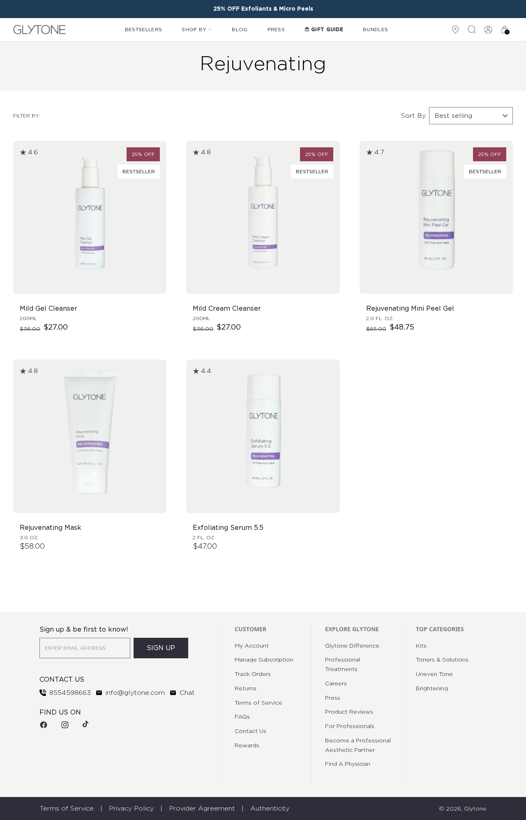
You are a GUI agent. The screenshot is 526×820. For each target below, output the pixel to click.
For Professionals (349, 726)
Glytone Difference (352, 646)
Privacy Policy (131, 808)
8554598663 (70, 692)
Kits (421, 646)
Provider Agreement (202, 808)
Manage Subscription (264, 660)
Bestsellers (143, 29)
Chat (187, 692)
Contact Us (250, 731)
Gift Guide (327, 29)
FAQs (242, 717)
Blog (239, 29)
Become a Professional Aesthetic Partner (358, 745)
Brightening (432, 689)
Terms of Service (258, 703)
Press (276, 29)
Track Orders (253, 674)
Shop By (194, 29)
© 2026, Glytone (463, 809)
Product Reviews (349, 712)
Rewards (247, 746)
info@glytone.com (135, 692)
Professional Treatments (342, 664)
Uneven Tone (434, 674)
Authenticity (269, 808)
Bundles (375, 29)
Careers (336, 684)
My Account (252, 646)
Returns (245, 689)
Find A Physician (347, 764)
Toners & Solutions (442, 660)
